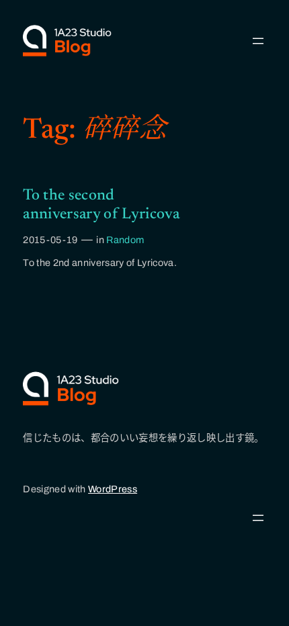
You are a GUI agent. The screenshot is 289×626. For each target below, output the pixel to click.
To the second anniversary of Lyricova (101, 205)
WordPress (112, 489)
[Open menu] (258, 41)
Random (125, 239)
